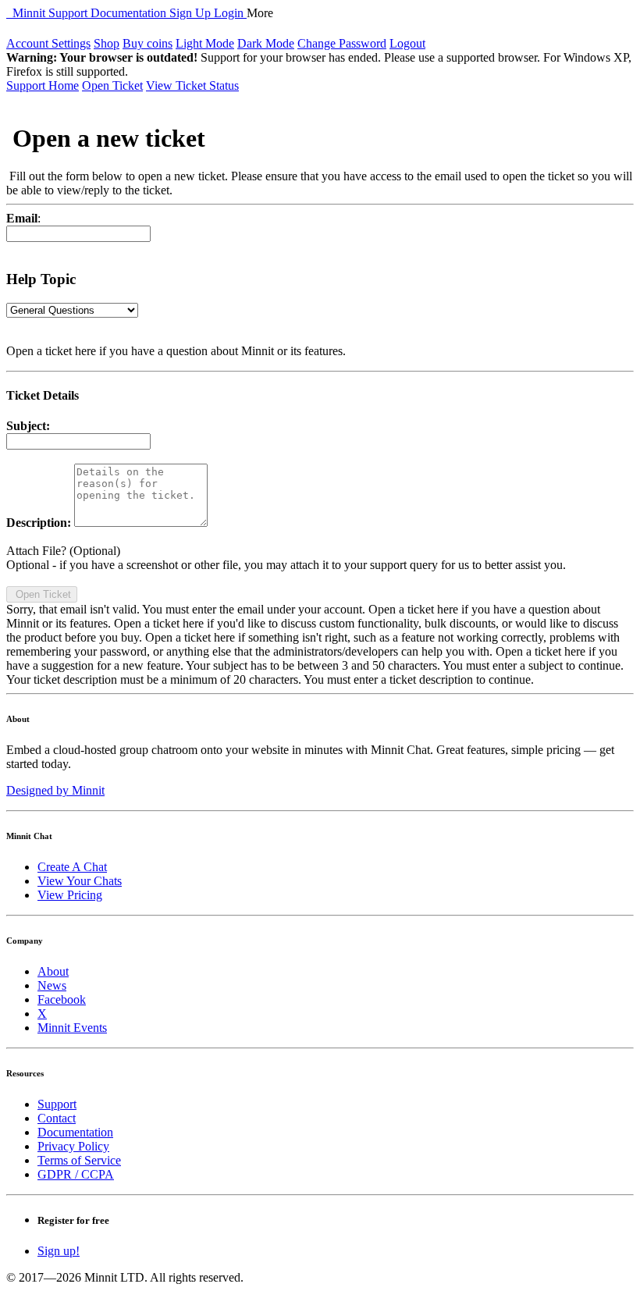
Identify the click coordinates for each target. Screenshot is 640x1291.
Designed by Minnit (55, 790)
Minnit (27, 13)
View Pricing (69, 895)
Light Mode (205, 43)
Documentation (130, 13)
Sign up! (58, 1250)
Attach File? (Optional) (63, 550)
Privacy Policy (73, 1146)
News (51, 985)
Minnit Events (72, 1027)
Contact (56, 1118)
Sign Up (191, 13)
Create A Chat (72, 866)
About (53, 971)
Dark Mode (265, 43)
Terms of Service (79, 1160)
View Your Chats (79, 880)
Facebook (61, 999)
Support (69, 13)
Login (230, 13)
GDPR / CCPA (75, 1174)
